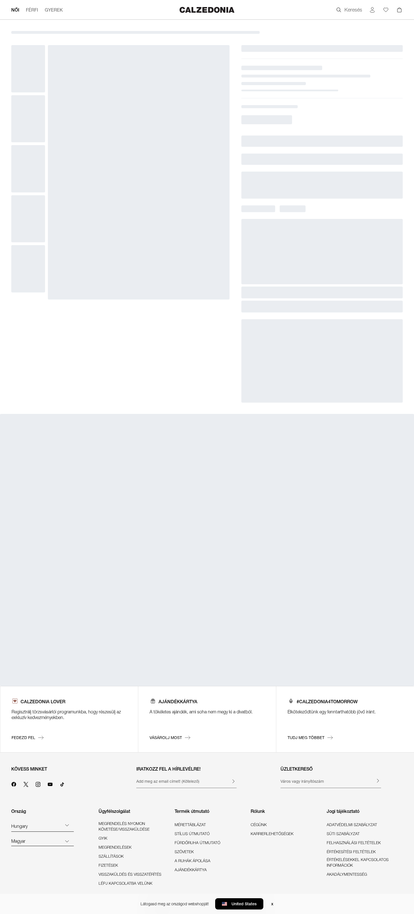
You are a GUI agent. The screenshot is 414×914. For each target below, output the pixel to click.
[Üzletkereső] (377, 780)
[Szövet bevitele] (233, 781)
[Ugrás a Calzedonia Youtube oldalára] (50, 783)
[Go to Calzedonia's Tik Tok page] (62, 783)
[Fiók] (372, 9)
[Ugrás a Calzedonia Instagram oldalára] (38, 783)
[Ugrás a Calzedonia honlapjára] (207, 9)
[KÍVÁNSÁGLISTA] (385, 9)
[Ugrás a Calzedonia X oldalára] (25, 783)
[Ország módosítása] (67, 825)
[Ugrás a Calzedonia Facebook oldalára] (13, 783)
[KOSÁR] (399, 9)
